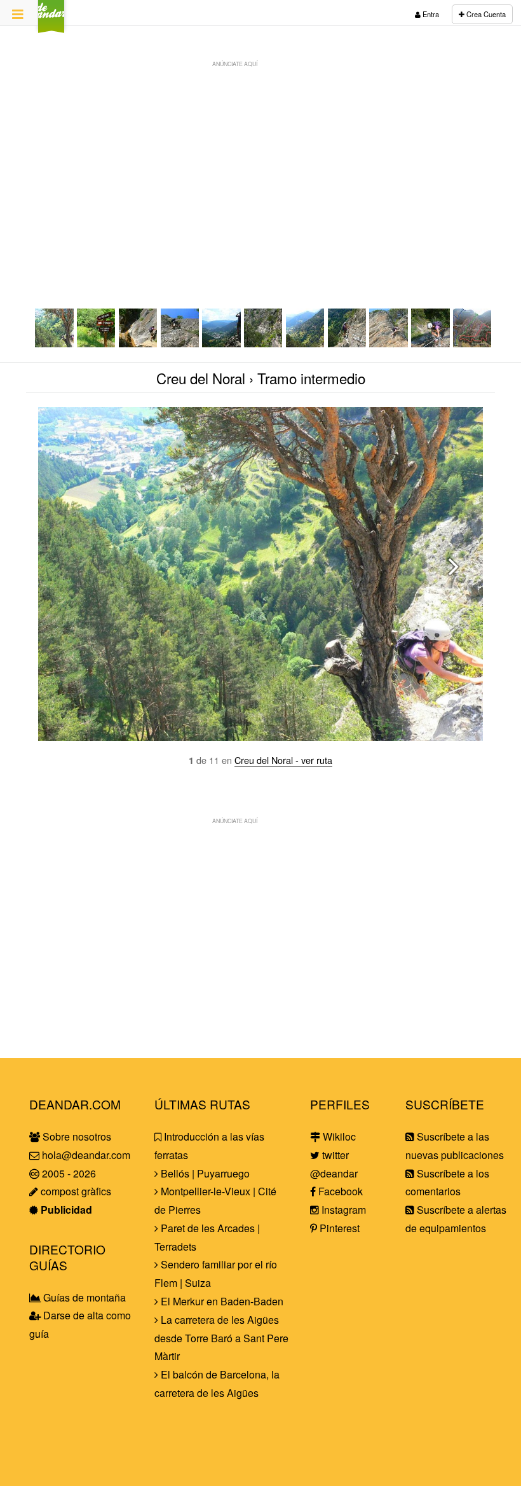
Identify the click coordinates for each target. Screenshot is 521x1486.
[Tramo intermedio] (54, 343)
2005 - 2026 (67, 1173)
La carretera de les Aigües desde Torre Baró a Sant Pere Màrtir (221, 1338)
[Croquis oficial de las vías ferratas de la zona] (472, 343)
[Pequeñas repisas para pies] (347, 343)
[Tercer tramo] (263, 343)
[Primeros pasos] (180, 343)
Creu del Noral (202, 378)
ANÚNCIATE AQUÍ (234, 63)
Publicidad (65, 1209)
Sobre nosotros (75, 1136)
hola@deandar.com (86, 1155)
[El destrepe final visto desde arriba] (430, 343)
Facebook (339, 1191)
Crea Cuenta (485, 14)
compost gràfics (74, 1191)
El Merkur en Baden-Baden (220, 1301)
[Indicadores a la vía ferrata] (96, 343)
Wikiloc (338, 1136)
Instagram (342, 1209)
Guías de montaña (83, 1297)
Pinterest (338, 1228)
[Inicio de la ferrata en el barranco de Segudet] (138, 343)
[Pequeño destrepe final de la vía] (389, 343)
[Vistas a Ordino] (221, 343)
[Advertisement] (260, 163)
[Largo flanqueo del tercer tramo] (305, 343)
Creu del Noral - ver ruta (283, 760)
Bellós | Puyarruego (204, 1173)
